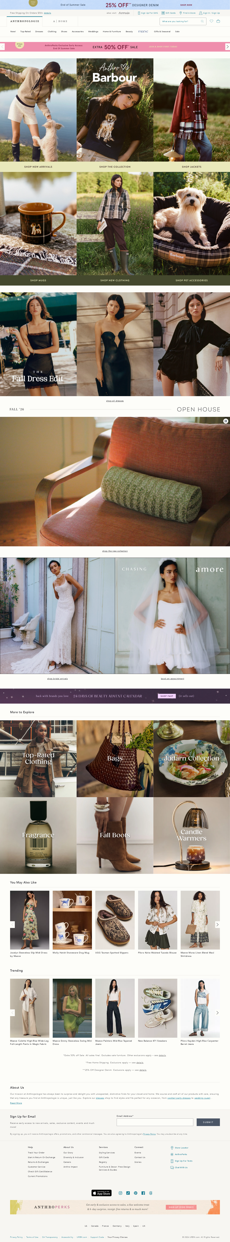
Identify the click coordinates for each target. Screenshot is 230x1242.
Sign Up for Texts (183, 1161)
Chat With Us (181, 1167)
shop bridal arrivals (57, 678)
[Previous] (3, 46)
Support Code (97, 1237)
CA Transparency (50, 1237)
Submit (208, 1122)
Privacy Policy (149, 1134)
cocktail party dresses (179, 1098)
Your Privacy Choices (117, 1237)
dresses (100, 1098)
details (47, 13)
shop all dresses (115, 401)
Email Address (124, 1116)
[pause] (225, 421)
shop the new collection (115, 551)
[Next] (227, 46)
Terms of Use (32, 1237)
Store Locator (181, 1148)
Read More (16, 1103)
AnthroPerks (181, 1154)
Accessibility (67, 1237)
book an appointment (172, 678)
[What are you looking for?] (202, 21)
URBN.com (82, 1237)
